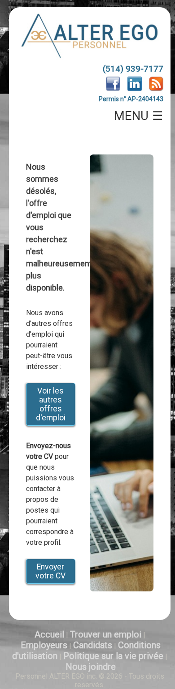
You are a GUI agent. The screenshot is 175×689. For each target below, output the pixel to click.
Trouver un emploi (105, 634)
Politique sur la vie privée (113, 655)
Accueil (49, 634)
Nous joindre (91, 666)
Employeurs (44, 645)
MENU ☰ (138, 116)
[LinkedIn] (134, 88)
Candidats (92, 645)
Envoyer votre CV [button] (50, 571)
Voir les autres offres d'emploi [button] (51, 404)
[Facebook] (113, 88)
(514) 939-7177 (133, 69)
